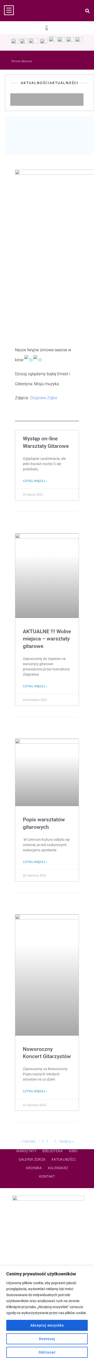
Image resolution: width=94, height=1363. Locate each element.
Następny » (66, 1141)
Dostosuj (47, 1339)
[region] (47, 1314)
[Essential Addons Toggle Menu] (88, 99)
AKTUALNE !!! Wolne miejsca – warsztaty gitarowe (47, 638)
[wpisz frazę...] (87, 10)
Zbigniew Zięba (43, 397)
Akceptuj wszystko (47, 1325)
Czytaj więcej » (35, 481)
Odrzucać (47, 1352)
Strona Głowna (21, 61)
